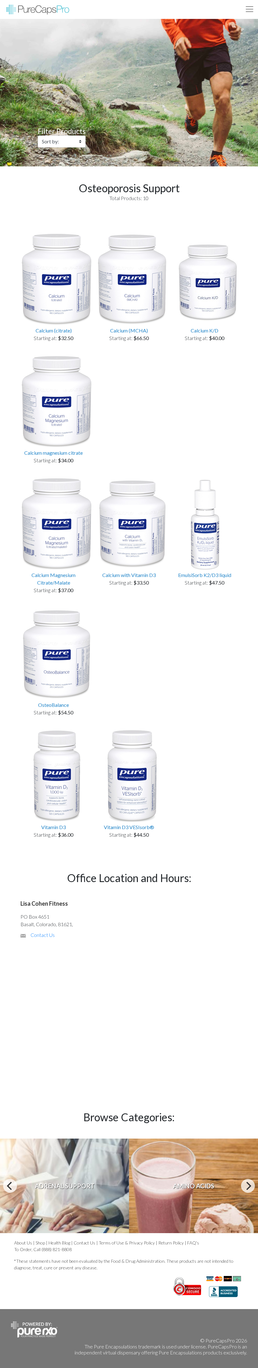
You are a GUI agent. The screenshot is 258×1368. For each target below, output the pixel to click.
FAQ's (193, 1242)
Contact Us (43, 935)
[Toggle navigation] (249, 9)
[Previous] (10, 1186)
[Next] (248, 1186)
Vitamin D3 (53, 827)
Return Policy (171, 1242)
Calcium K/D (204, 330)
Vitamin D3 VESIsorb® (129, 827)
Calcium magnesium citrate (53, 453)
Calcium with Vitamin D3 (129, 575)
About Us (23, 1242)
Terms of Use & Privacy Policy (127, 1242)
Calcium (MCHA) (129, 330)
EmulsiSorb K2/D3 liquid (204, 575)
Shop (40, 1242)
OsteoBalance (53, 705)
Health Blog (59, 1242)
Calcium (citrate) (54, 330)
